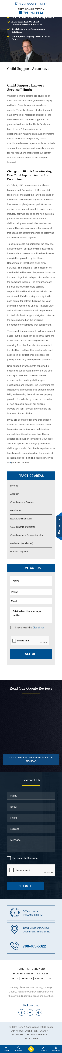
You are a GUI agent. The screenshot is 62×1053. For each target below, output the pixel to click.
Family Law (15, 510)
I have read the (29, 627)
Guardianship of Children (22, 527)
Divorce (14, 485)
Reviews (27, 978)
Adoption (14, 494)
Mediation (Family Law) (21, 543)
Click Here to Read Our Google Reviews (31, 759)
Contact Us (43, 978)
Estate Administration (21, 518)
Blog (14, 978)
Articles (43, 973)
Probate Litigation (19, 551)
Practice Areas (23, 973)
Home (20, 969)
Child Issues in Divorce (22, 502)
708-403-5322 (33, 12)
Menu (6, 1050)
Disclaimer (38, 627)
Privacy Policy (37, 1034)
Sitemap (17, 1034)
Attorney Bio (36, 969)
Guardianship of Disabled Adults (26, 535)
